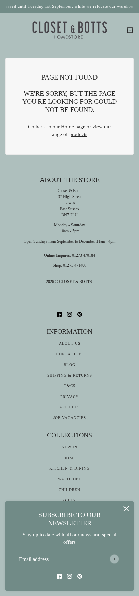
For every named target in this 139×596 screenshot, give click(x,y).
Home (69, 458)
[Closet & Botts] (69, 30)
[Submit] (114, 558)
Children (69, 490)
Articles (69, 407)
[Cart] (130, 30)
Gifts (69, 500)
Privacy (69, 397)
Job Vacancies (69, 418)
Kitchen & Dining (69, 468)
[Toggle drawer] (9, 30)
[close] (126, 508)
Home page (73, 126)
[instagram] (69, 576)
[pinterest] (80, 576)
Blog (69, 365)
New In (69, 447)
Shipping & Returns (69, 375)
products (78, 134)
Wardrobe (69, 479)
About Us (69, 343)
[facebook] (59, 576)
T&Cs (69, 386)
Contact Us (69, 354)
